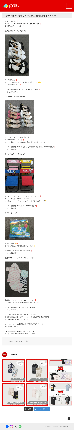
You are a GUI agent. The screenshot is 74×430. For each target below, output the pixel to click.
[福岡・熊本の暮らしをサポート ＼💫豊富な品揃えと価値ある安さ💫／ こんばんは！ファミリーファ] (13, 370)
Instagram (11, 426)
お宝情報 (25, 341)
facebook (7, 426)
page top (69, 418)
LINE (20, 426)
